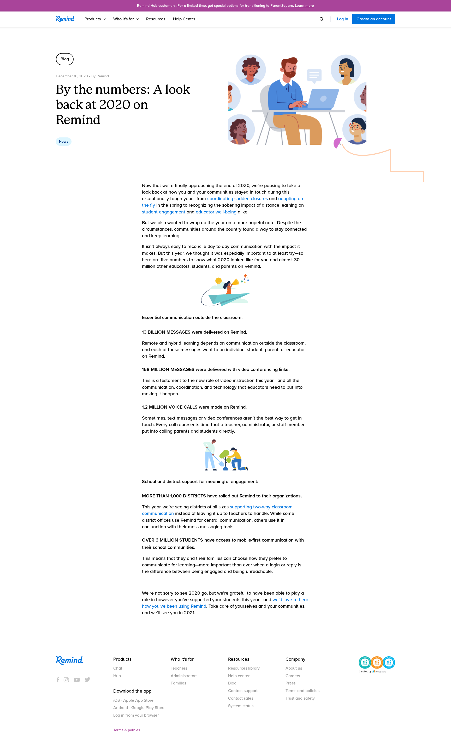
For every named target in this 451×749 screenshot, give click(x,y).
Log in (342, 19)
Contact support (243, 690)
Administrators (184, 675)
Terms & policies (126, 730)
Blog (232, 683)
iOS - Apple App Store (133, 700)
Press (290, 683)
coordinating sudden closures (237, 198)
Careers (293, 675)
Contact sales (240, 698)
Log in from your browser (136, 715)
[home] (65, 19)
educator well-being (216, 212)
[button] (96, 19)
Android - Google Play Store (138, 707)
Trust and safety (300, 698)
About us (294, 668)
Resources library (244, 668)
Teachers (179, 668)
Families (178, 683)
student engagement (163, 212)
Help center (239, 675)
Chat (117, 668)
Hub (117, 675)
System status (240, 706)
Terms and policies (302, 690)
